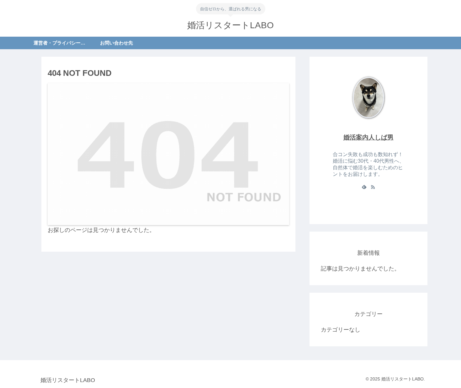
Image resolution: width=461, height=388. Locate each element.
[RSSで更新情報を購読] (373, 187)
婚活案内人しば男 (368, 137)
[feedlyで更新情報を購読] (364, 187)
